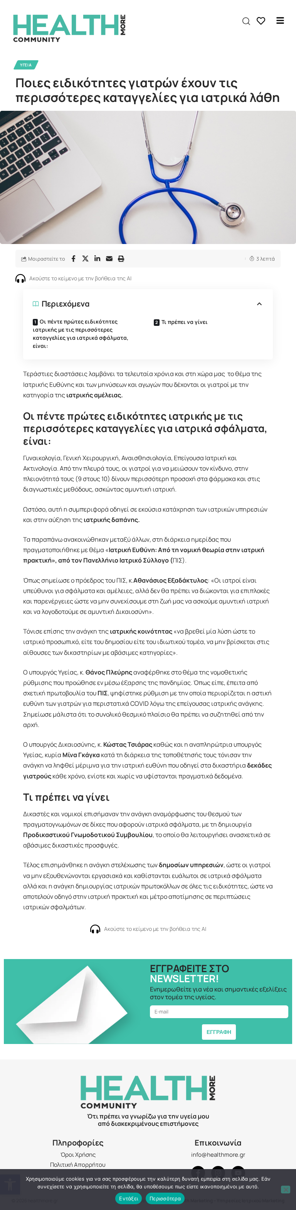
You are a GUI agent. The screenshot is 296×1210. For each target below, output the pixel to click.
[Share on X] (85, 259)
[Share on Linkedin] (97, 259)
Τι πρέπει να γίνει (184, 321)
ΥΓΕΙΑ (26, 65)
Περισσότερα (165, 1198)
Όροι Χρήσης (78, 1155)
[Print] (121, 259)
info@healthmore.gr (218, 1155)
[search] (246, 21)
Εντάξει (128, 1198)
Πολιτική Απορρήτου (78, 1165)
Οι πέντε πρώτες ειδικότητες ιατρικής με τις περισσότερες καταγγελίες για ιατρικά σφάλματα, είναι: (80, 333)
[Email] (109, 259)
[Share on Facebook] (73, 259)
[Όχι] (285, 1189)
